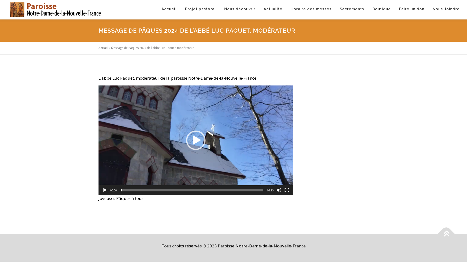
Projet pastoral (200, 9)
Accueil (169, 9)
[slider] (192, 190)
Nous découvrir (239, 9)
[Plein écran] (286, 190)
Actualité (273, 9)
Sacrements (352, 9)
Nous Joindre (446, 9)
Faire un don (411, 9)
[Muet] (279, 190)
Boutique (381, 9)
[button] (196, 140)
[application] (196, 140)
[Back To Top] (446, 234)
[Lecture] (104, 190)
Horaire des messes (311, 9)
